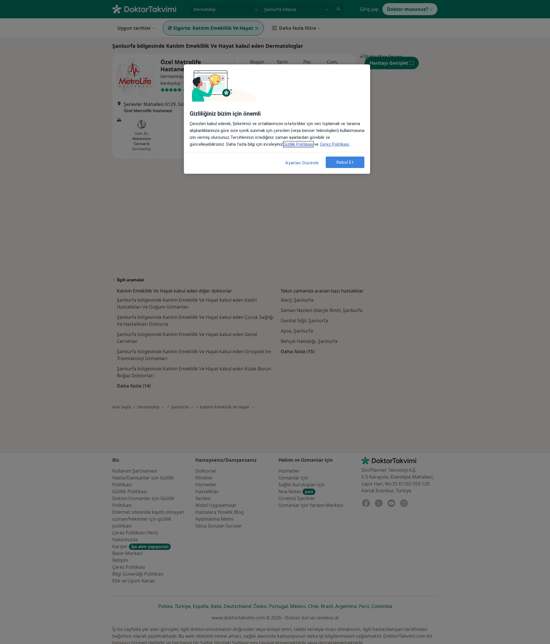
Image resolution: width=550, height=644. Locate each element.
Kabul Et (345, 162)
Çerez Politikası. (335, 144)
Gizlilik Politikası (298, 144)
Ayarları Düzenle (302, 162)
